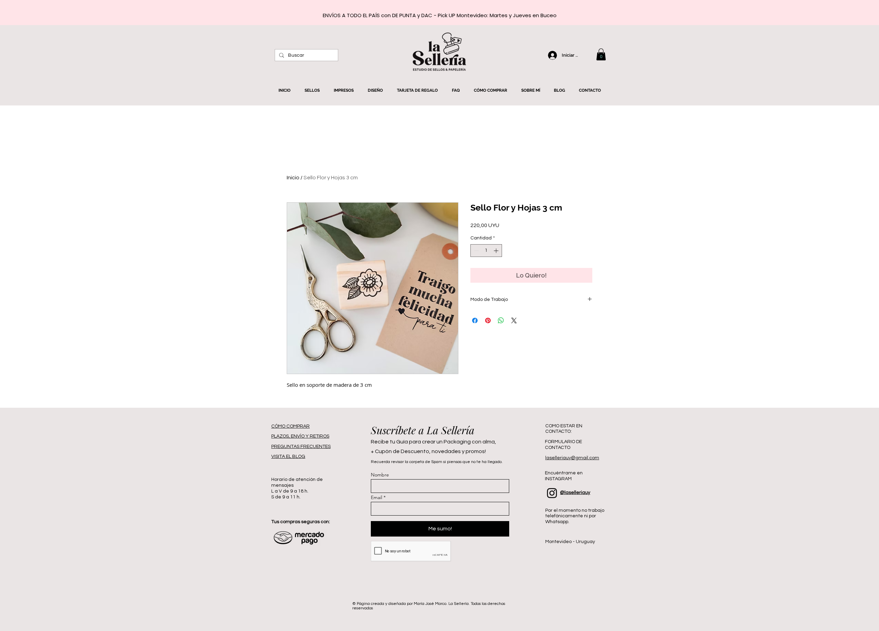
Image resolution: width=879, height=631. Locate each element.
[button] (601, 54)
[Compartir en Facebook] (475, 320)
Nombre (380, 474)
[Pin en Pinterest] (488, 320)
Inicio (293, 177)
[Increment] (496, 251)
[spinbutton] (486, 251)
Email (376, 497)
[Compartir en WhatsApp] (501, 320)
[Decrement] (475, 251)
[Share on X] (514, 320)
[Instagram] (552, 493)
